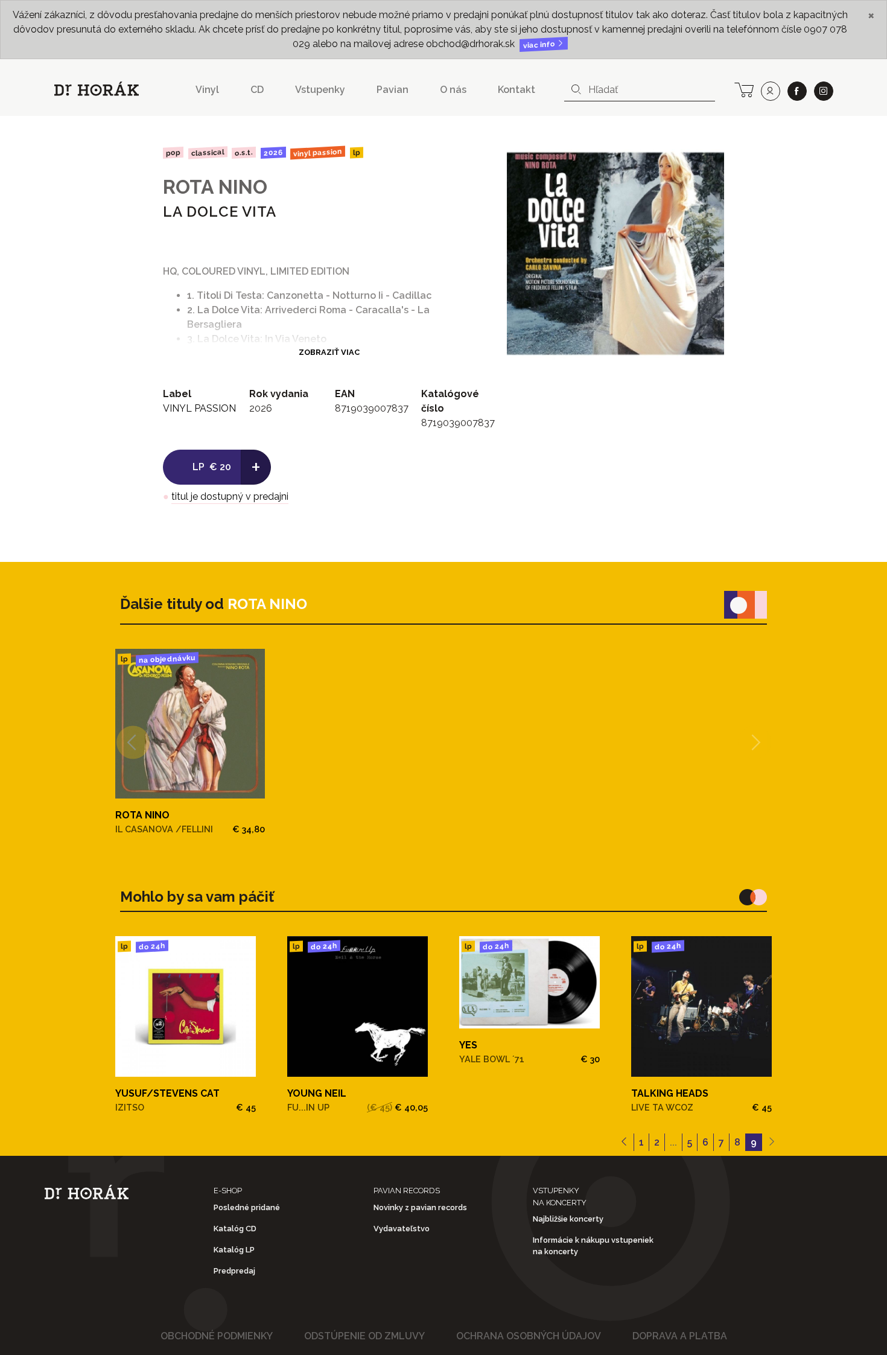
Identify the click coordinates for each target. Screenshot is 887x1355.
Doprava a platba (679, 1336)
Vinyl (207, 89)
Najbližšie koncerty (568, 1218)
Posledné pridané (247, 1207)
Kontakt (516, 89)
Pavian (393, 89)
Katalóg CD (235, 1228)
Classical (207, 153)
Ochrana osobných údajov (528, 1336)
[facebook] (797, 91)
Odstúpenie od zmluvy (364, 1336)
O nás (453, 89)
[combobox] (639, 89)
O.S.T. (244, 153)
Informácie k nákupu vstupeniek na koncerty (593, 1245)
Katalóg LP (234, 1249)
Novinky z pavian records (420, 1207)
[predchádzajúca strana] (624, 1142)
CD (257, 89)
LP (356, 153)
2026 (273, 153)
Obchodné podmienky (217, 1336)
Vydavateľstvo (402, 1228)
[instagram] (823, 91)
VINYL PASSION (317, 152)
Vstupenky (320, 89)
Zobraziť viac (329, 352)
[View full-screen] (706, 163)
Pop (173, 152)
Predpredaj (234, 1270)
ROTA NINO (215, 187)
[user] (770, 91)
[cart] (744, 88)
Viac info (540, 45)
